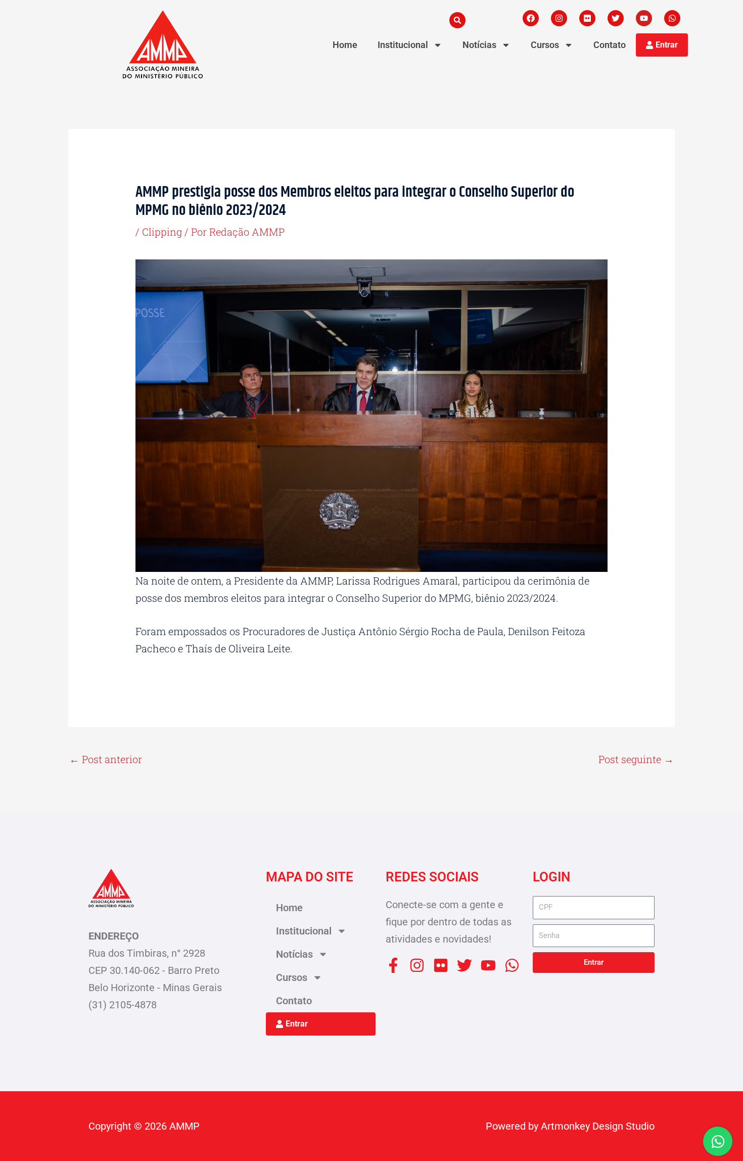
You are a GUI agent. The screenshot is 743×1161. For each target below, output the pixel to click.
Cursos (545, 44)
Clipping (162, 231)
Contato (609, 44)
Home (345, 44)
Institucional (403, 44)
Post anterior (105, 759)
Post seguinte (636, 759)
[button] (457, 20)
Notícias (479, 44)
